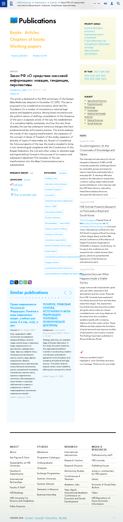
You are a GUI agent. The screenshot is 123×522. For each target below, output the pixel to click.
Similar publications (29, 292)
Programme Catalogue (48, 457)
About (14, 446)
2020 (86, 78)
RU (95, 3)
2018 (97, 78)
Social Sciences (94, 123)
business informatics (93, 27)
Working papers (25, 46)
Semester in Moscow (47, 489)
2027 (96, 71)
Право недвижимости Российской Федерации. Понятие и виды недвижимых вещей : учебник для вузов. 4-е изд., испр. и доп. (24, 314)
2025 (107, 71)
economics (89, 31)
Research (71, 446)
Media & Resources (99, 448)
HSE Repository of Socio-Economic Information (101, 500)
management (90, 43)
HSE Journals (98, 460)
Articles (32, 32)
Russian (27, 179)
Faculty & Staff (17, 487)
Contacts (29, 518)
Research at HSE (40, 55)
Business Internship (46, 494)
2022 (97, 75)
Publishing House (100, 465)
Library (95, 479)
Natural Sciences (95, 120)
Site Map (63, 518)
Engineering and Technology (93, 105)
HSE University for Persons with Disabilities (22, 499)
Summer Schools (45, 483)
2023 (92, 75)
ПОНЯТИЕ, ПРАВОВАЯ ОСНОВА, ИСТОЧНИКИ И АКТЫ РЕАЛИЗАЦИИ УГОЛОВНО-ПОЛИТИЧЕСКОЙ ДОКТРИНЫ (57, 314)
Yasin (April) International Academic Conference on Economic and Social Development (76, 495)
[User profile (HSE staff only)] (111, 3)
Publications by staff (102, 455)
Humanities (92, 110)
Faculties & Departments (16, 472)
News (83, 135)
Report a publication (19, 55)
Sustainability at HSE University (20, 464)
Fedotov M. (14, 93)
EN (99, 3)
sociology (88, 47)
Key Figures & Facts (19, 457)
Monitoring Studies (74, 470)
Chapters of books (27, 39)
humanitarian (90, 37)
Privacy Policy (51, 518)
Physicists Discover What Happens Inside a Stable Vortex (94, 278)
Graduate (42, 468)
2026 (101, 71)
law (104, 40)
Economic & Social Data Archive (104, 486)
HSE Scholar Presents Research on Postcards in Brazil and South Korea (98, 211)
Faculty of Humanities (92, 223)
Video (95, 492)
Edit (114, 517)
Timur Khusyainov (87, 220)
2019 (92, 78)
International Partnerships (16, 480)
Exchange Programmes (48, 473)
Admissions (42, 452)
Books (15, 32)
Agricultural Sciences (97, 100)
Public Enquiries (17, 506)
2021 (103, 75)
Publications (37, 20)
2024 (86, 75)
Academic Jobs (72, 484)
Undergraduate (45, 462)
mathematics (104, 43)
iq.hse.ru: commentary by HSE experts (103, 472)
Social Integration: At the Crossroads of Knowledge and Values (97, 150)
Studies (42, 446)
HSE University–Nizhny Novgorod (94, 225)
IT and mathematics (93, 40)
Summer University (46, 478)
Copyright (39, 518)
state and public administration (91, 52)
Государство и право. (19, 90)
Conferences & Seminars (72, 478)
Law (31, 173)
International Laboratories (71, 453)
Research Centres (74, 460)
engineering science (93, 34)
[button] (23, 297)
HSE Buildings (16, 492)
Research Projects (73, 465)
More (103, 78)
